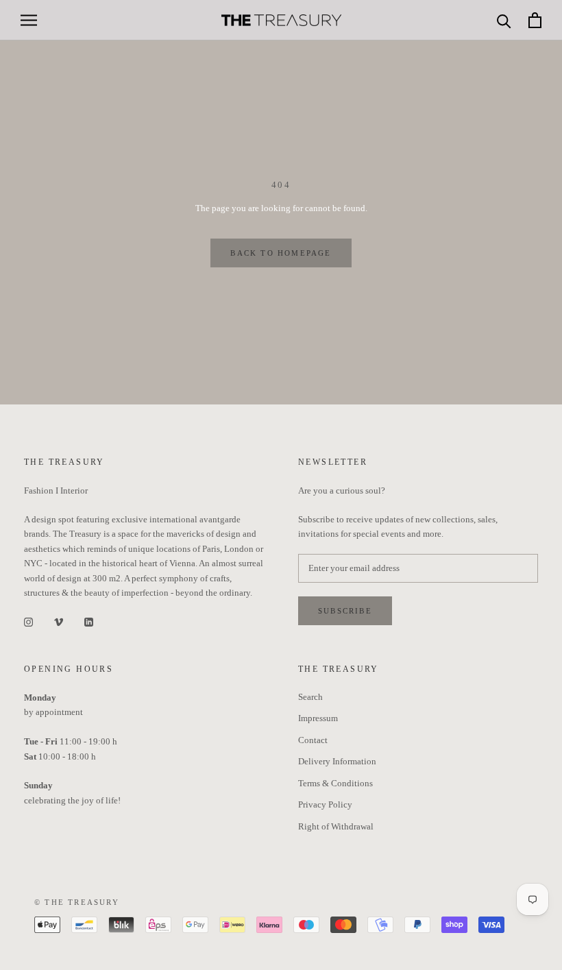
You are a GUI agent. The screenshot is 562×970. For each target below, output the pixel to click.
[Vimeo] (58, 621)
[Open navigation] (29, 20)
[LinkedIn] (88, 621)
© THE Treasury (76, 902)
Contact (313, 740)
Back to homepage (280, 253)
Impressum (318, 718)
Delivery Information (337, 761)
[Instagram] (28, 621)
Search (310, 697)
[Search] (504, 20)
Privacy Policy (325, 804)
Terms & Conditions (335, 783)
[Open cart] (534, 20)
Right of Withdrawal (336, 826)
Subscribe (345, 611)
